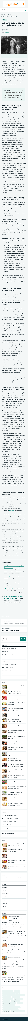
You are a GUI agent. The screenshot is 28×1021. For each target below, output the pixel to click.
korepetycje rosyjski (6, 1011)
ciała (13, 181)
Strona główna (3, 14)
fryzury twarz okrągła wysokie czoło (9, 1003)
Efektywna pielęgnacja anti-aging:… (10, 815)
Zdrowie (9, 14)
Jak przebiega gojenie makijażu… (9, 828)
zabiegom (11, 510)
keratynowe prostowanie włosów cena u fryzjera (11, 1007)
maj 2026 (4, 896)
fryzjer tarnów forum (6, 1001)
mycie (3, 441)
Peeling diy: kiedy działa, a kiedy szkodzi (16, 931)
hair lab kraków (19, 1003)
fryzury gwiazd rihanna (15, 1001)
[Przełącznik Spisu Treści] (22, 90)
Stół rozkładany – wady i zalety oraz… (10, 818)
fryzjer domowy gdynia (18, 999)
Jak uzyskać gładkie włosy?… (8, 824)
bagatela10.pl (7, 32)
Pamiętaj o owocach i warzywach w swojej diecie (13, 623)
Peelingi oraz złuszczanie (7, 654)
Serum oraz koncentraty (7, 667)
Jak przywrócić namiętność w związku (10, 630)
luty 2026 (4, 906)
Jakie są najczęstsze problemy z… (13, 97)
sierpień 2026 (5, 887)
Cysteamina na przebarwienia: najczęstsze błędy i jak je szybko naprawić (15, 918)
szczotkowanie (6, 208)
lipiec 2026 (4, 890)
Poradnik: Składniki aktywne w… (9, 661)
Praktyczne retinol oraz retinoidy (9, 664)
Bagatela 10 (6, 1019)
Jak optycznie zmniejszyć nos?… (9, 821)
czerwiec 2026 (5, 893)
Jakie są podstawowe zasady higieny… (14, 94)
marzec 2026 (5, 903)
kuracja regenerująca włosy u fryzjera (18, 1011)
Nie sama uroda (5, 651)
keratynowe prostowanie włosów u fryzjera (10, 1009)
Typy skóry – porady (6, 670)
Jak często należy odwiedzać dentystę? (14, 99)
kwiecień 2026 (5, 900)
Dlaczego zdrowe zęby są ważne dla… (14, 92)
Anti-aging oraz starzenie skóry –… (9, 648)
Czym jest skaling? (9, 588)
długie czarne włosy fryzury (8, 999)
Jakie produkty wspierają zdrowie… (13, 95)
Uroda (3, 673)
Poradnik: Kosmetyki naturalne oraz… (10, 658)
